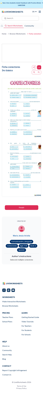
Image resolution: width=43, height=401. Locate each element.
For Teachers (26, 326)
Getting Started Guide (30, 317)
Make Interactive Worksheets (14, 301)
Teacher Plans (7, 317)
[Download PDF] (39, 67)
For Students (27, 330)
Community (7, 350)
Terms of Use (21, 386)
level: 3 (33, 246)
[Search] (4, 18)
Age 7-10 (23, 246)
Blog (4, 359)
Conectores (12, 246)
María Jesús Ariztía (21, 236)
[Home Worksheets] (2, 26)
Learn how (21, 5)
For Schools (26, 334)
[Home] (12, 11)
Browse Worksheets (10, 306)
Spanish (21, 250)
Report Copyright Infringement (14, 370)
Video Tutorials (28, 321)
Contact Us (6, 375)
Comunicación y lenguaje (21, 241)
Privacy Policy (21, 388)
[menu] (39, 11)
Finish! (21, 208)
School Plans (7, 321)
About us (6, 346)
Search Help (7, 354)
